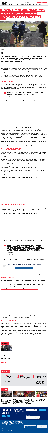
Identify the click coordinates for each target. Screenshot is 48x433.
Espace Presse (38, 4)
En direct (42, 2)
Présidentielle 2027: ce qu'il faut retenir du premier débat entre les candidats (25, 378)
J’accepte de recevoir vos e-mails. (31, 414)
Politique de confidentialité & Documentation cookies (10, 430)
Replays (18, 4)
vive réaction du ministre (21, 274)
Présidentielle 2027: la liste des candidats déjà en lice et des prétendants (9, 379)
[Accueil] (4, 4)
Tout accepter (41, 426)
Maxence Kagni (8, 53)
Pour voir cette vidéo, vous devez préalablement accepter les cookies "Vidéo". (19, 100)
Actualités (10, 4)
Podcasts (22, 4)
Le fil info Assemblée (5, 362)
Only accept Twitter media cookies (24, 268)
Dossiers (14, 4)
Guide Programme (28, 4)
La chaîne (33, 4)
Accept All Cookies (24, 270)
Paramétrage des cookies (30, 426)
